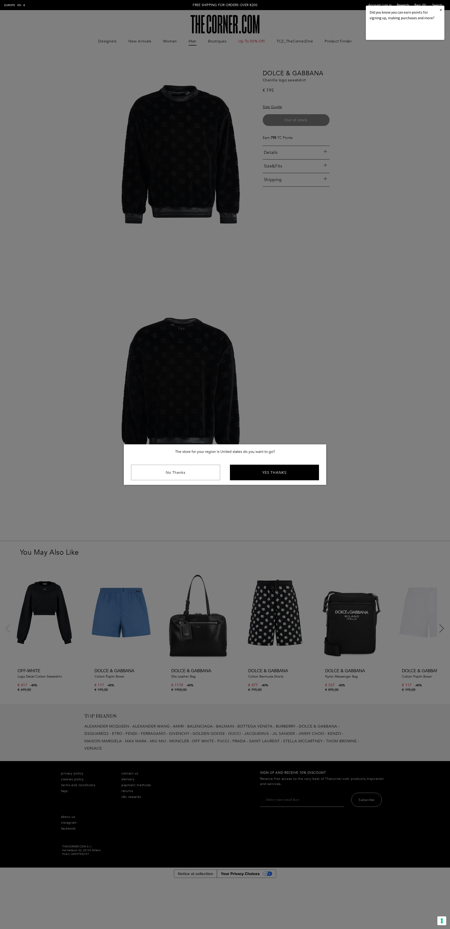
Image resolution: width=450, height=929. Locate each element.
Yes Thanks (274, 472)
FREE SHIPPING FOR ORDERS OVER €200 (225, 5)
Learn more (385, 30)
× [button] (441, 10)
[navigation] (14, 5)
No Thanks (175, 472)
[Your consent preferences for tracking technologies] (441, 920)
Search (437, 5)
